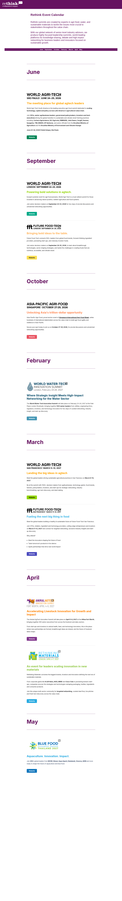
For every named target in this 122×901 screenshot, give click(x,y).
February (64, 49)
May (80, 49)
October (56, 49)
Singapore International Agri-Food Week (74, 317)
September (48, 49)
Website (32, 137)
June (41, 49)
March (71, 49)
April (76, 49)
